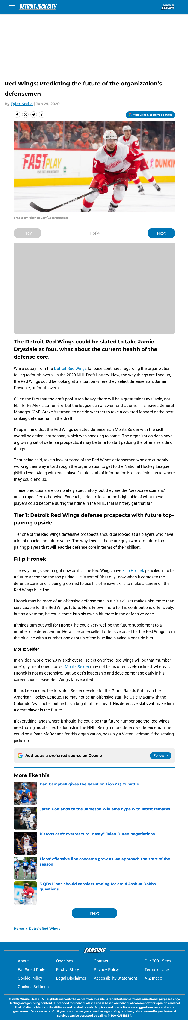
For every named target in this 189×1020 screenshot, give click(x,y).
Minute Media (29, 999)
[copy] (42, 114)
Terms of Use (157, 969)
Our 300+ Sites (158, 961)
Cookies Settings (33, 986)
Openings (64, 961)
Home (19, 928)
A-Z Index (153, 978)
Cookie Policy (30, 978)
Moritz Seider (77, 666)
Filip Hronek (133, 570)
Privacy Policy (106, 969)
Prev (28, 233)
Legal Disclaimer (71, 978)
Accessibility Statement (115, 978)
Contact (101, 961)
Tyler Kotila (22, 104)
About (23, 961)
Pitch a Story (67, 969)
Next (161, 233)
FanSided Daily (31, 969)
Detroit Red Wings (70, 368)
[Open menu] (12, 7)
